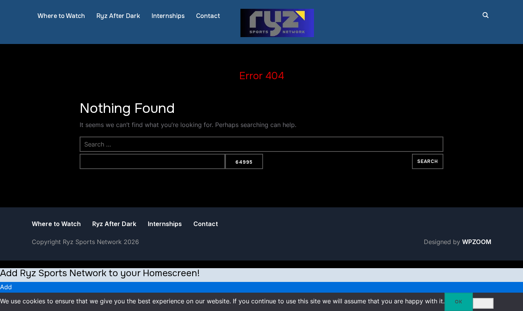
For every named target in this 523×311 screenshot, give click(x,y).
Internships (168, 16)
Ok (459, 302)
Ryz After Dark (118, 16)
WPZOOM (476, 242)
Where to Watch (61, 16)
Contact (208, 16)
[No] (483, 303)
